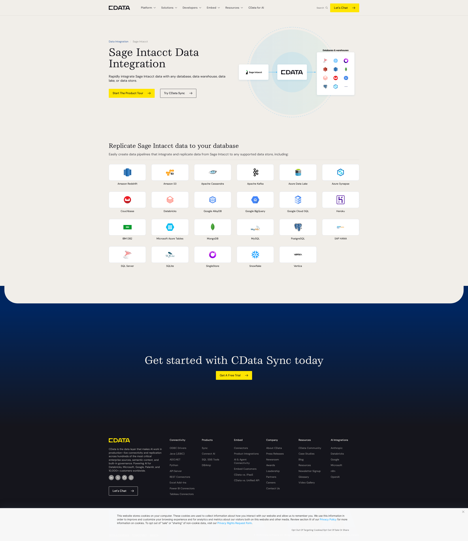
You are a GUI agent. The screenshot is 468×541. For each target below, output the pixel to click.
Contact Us (273, 488)
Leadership (273, 471)
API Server (176, 471)
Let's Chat (341, 8)
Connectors (241, 448)
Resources (305, 465)
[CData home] (122, 8)
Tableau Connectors (182, 494)
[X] (117, 477)
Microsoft (336, 465)
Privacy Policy (328, 519)
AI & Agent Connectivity (242, 461)
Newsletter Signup (310, 471)
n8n (333, 471)
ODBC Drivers (178, 448)
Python (174, 465)
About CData (274, 448)
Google (335, 459)
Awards (270, 465)
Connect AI (208, 453)
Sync (205, 448)
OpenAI (335, 476)
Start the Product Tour (128, 93)
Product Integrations (246, 453)
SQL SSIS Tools (210, 459)
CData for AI (256, 8)
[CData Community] (131, 477)
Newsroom (272, 459)
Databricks (337, 453)
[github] (124, 477)
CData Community (310, 448)
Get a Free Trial (230, 375)
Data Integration (118, 41)
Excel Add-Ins (178, 482)
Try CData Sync (174, 93)
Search (320, 7)
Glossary (304, 476)
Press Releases (275, 453)
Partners (271, 476)
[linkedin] (111, 477)
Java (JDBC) (177, 453)
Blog (301, 459)
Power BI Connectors (182, 488)
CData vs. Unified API (246, 480)
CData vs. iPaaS (243, 474)
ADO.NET (175, 459)
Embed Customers (245, 468)
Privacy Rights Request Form (234, 523)
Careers (270, 482)
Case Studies (306, 453)
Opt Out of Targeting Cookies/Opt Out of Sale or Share (320, 530)
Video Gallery (307, 482)
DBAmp (206, 465)
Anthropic (337, 448)
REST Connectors (180, 476)
